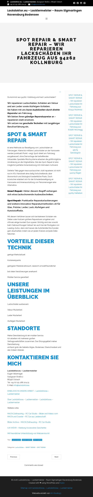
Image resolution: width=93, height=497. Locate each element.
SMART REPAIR (27, 440)
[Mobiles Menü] (46, 19)
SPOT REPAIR (38, 440)
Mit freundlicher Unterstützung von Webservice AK (28, 433)
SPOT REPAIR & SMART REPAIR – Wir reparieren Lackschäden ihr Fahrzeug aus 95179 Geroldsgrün (75, 144)
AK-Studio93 (55, 493)
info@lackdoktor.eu (38, 4)
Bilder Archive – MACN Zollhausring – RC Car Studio (29, 422)
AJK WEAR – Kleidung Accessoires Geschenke (26, 428)
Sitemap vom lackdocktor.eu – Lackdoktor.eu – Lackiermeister (46, 488)
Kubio (62, 483)
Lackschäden (16, 440)
